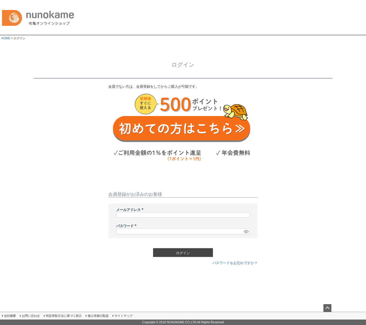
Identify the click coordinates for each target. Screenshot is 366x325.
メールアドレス (130, 210)
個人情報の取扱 (98, 316)
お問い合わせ (31, 316)
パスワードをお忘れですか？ (235, 263)
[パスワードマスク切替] (246, 231)
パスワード (127, 226)
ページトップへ (327, 308)
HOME (5, 38)
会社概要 (10, 316)
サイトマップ (123, 316)
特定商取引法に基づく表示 (64, 316)
